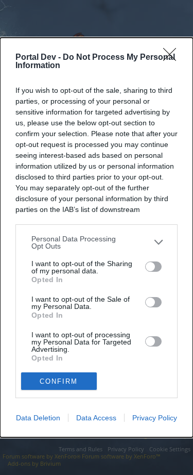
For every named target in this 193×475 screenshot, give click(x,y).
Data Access (96, 418)
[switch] (153, 266)
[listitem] (96, 242)
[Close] (173, 58)
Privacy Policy (154, 418)
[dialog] (96, 237)
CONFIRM (59, 381)
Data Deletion (38, 418)
